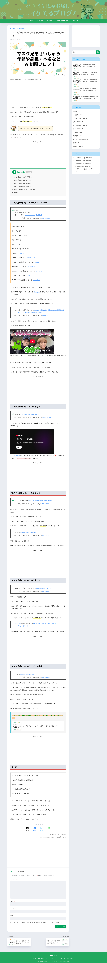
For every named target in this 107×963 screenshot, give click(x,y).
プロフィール (49, 20)
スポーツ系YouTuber (79, 129)
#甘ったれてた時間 (53, 310)
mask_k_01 (38, 271)
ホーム (31, 20)
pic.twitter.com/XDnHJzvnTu (43, 500)
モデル (64, 837)
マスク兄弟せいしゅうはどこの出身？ (24, 189)
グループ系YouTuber (79, 122)
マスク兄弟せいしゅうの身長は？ (23, 183)
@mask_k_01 (37, 262)
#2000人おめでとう (38, 623)
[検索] (98, 52)
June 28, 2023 (46, 677)
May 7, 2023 (45, 535)
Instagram (37, 292)
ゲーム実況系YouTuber (80, 125)
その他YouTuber (78, 115)
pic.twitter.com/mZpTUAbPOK (30, 414)
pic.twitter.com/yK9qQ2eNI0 (28, 674)
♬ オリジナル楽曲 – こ (21, 626)
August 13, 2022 (46, 417)
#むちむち (32, 500)
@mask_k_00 (30, 257)
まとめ (16, 192)
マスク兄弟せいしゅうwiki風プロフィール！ (26, 177)
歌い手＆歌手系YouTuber (81, 139)
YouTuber (42, 837)
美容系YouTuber (78, 146)
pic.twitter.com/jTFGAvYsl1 (44, 588)
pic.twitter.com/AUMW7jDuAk (29, 532)
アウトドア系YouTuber (80, 118)
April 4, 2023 (45, 315)
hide (29, 172)
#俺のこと (43, 310)
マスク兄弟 (21, 253)
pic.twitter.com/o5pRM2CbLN (33, 215)
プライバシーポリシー (61, 20)
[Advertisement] (38, 94)
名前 (12, 901)
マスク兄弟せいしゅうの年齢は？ (23, 180)
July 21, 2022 (46, 218)
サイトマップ (74, 20)
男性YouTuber (62, 834)
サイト (12, 915)
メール (13, 908)
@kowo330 (17, 623)
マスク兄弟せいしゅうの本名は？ (23, 186)
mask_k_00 (31, 266)
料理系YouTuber (78, 136)
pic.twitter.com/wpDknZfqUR (33, 312)
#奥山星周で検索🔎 (50, 623)
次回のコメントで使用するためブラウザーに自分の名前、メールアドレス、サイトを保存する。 (37, 922)
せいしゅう (50, 837)
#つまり (36, 310)
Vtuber (75, 111)
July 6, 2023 (45, 504)
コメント (13, 880)
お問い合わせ (39, 20)
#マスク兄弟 (21, 312)
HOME (54, 955)
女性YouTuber (77, 132)
